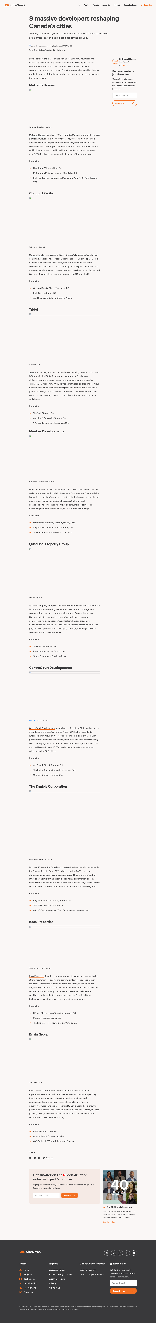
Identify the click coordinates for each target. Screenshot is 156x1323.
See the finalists (109, 1222)
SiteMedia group (99, 1307)
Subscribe (148, 5)
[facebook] (39, 1157)
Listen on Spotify (88, 1270)
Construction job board (60, 1274)
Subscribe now (119, 1291)
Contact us (54, 1287)
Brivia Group (35, 1090)
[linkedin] (35, 1157)
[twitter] (30, 1157)
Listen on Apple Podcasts (92, 1274)
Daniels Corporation (60, 867)
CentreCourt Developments (42, 728)
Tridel (31, 372)
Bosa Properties (36, 976)
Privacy (52, 1283)
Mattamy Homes (37, 135)
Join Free (67, 1195)
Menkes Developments (57, 489)
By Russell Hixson (127, 59)
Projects (124, 65)
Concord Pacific (36, 255)
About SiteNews (57, 1278)
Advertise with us (57, 1270)
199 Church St (34, 720)
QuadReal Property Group (41, 605)
